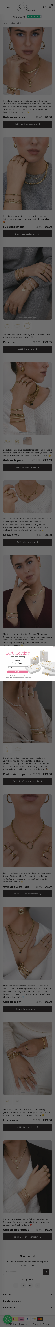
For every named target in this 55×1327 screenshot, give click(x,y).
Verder (17, 672)
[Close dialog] (54, 647)
